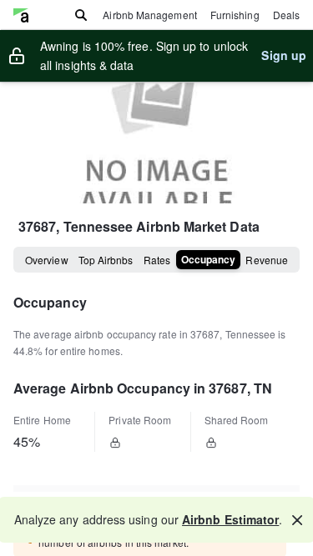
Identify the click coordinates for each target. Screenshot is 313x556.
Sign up (283, 55)
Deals (286, 15)
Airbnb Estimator (230, 519)
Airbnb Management (149, 15)
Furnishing (235, 15)
